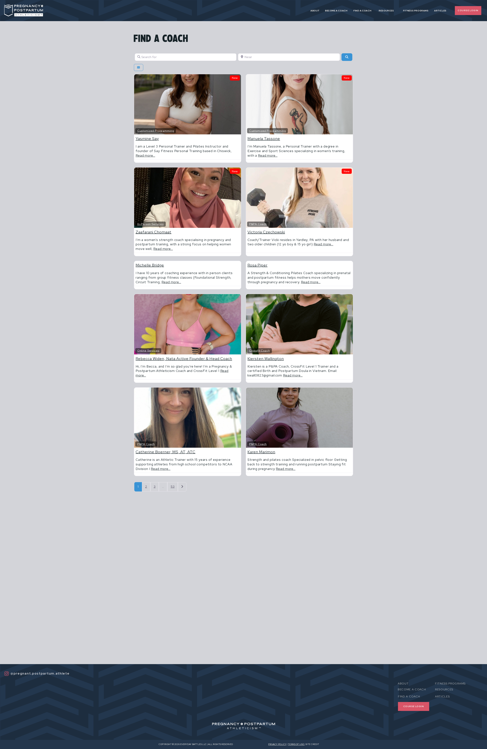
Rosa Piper (257, 265)
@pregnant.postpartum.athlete (40, 673)
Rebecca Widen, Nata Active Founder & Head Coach (184, 358)
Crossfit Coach (259, 350)
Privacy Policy (277, 744)
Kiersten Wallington (265, 358)
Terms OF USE (296, 744)
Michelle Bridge (150, 265)
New (235, 78)
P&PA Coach (258, 224)
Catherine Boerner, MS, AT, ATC (165, 451)
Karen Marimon (261, 451)
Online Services (148, 350)
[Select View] (138, 67)
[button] (364, 11)
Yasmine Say (147, 138)
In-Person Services (150, 224)
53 (173, 487)
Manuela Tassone (263, 138)
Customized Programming (155, 130)
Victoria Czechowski (266, 232)
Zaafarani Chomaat (153, 232)
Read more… (145, 155)
